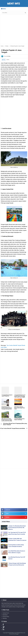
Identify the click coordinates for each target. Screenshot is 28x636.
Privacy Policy (6, 616)
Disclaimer (5, 614)
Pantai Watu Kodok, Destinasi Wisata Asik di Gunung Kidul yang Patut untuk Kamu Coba (6, 408)
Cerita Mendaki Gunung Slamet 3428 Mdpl (19, 419)
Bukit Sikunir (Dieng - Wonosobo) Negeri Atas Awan (19, 407)
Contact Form (6, 613)
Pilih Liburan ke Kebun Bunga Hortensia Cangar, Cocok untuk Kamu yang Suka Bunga (6, 420)
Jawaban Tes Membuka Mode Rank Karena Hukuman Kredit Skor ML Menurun (17, 527)
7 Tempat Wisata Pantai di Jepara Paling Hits (6, 395)
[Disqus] (14, 448)
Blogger (17, 634)
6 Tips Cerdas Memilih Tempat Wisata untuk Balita (12, 428)
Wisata (7, 59)
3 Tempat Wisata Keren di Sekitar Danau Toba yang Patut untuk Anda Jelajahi (19, 396)
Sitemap (5, 618)
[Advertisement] (14, 29)
